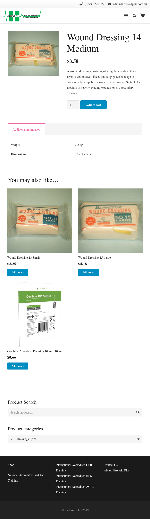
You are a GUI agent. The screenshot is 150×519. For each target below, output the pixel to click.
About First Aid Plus (116, 470)
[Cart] (142, 15)
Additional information (26, 129)
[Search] (134, 15)
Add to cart (93, 105)
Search (137, 412)
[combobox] (75, 439)
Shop (11, 465)
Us (111, 465)
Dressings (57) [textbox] (23, 439)
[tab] (26, 129)
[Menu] (126, 15)
